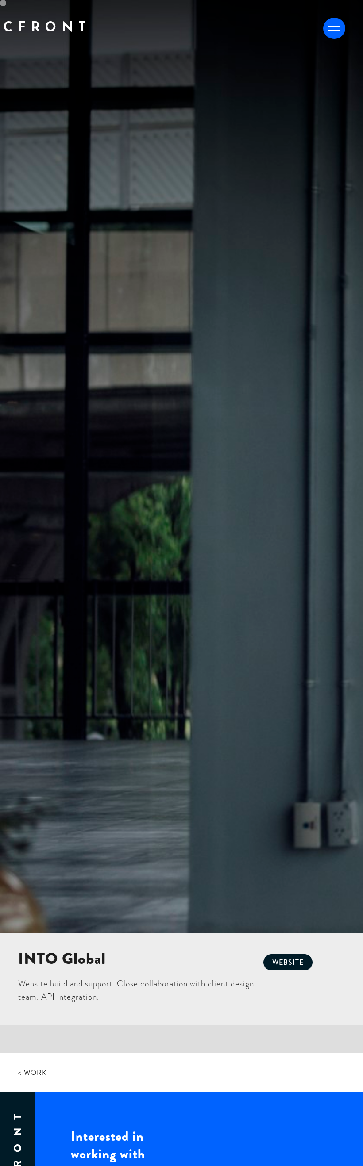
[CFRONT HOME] (47, 50)
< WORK (32, 1072)
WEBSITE (288, 962)
